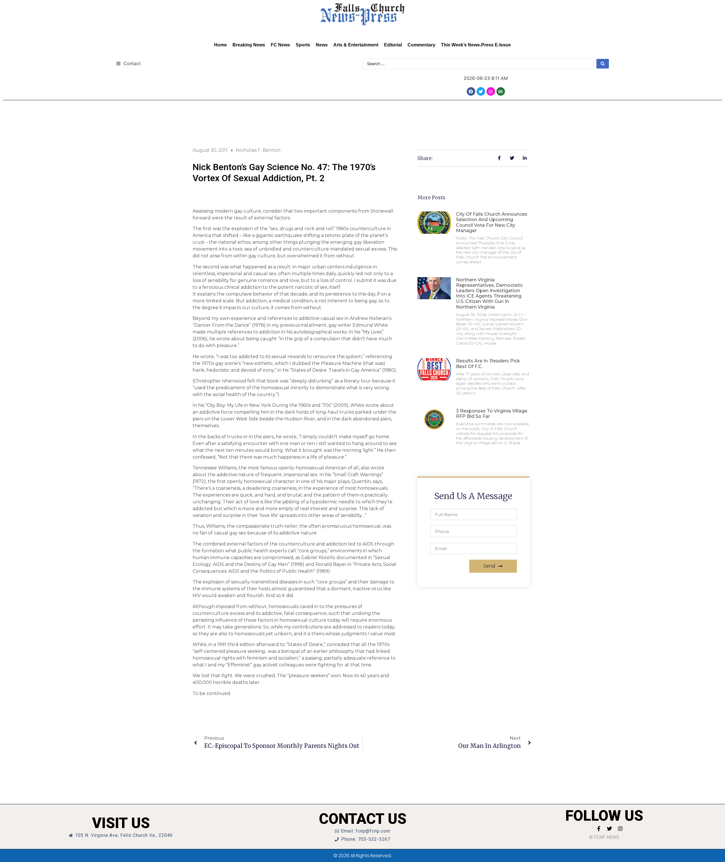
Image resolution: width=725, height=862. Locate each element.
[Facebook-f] (598, 828)
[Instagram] (491, 91)
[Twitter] (481, 91)
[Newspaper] (500, 91)
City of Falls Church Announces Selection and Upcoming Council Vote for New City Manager (491, 222)
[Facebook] (471, 91)
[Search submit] (602, 64)
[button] (128, 63)
